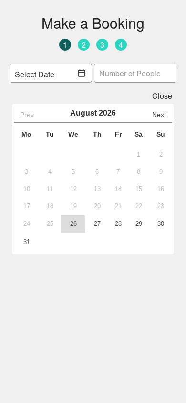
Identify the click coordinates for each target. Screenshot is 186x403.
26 (73, 223)
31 (26, 241)
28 (118, 223)
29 (138, 223)
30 (160, 223)
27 (97, 223)
